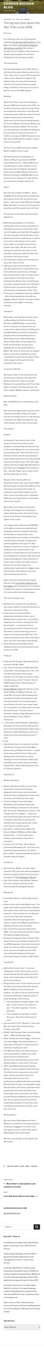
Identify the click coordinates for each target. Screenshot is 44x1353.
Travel (34, 1166)
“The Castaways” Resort (25, 877)
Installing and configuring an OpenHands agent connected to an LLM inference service (21, 1245)
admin (27, 19)
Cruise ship (12, 1166)
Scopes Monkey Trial (13, 689)
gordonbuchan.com (12, 1213)
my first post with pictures (23, 42)
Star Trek (25, 1166)
